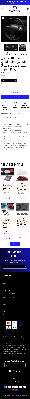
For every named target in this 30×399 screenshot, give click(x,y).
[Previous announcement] (1, 2)
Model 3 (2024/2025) (8, 297)
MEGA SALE (6, 308)
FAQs (4, 311)
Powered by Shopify (15, 393)
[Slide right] (28, 47)
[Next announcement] (28, 2)
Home (4, 279)
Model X (5, 301)
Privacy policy (8, 395)
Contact (5, 315)
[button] (2, 9)
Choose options (8, 198)
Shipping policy (23, 395)
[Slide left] (1, 47)
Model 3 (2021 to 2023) (9, 294)
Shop (4, 283)
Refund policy (24, 393)
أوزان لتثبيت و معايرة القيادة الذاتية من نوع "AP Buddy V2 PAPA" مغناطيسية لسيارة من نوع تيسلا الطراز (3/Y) (7, 223)
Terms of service (15, 395)
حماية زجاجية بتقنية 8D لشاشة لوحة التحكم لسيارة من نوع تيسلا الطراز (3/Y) (8, 187)
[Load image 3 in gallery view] (22, 47)
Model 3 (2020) (7, 290)
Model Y (5, 304)
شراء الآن (15, 97)
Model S (5, 286)
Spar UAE (9, 393)
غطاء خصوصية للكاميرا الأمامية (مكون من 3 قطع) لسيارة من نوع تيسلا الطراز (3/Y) (22, 222)
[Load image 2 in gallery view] (14, 47)
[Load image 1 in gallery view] (7, 47)
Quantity (3, 84)
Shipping (3, 74)
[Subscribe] (25, 267)
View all (15, 244)
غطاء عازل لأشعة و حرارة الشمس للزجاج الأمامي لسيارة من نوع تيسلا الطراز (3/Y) (21, 187)
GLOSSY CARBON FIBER (9, 80)
